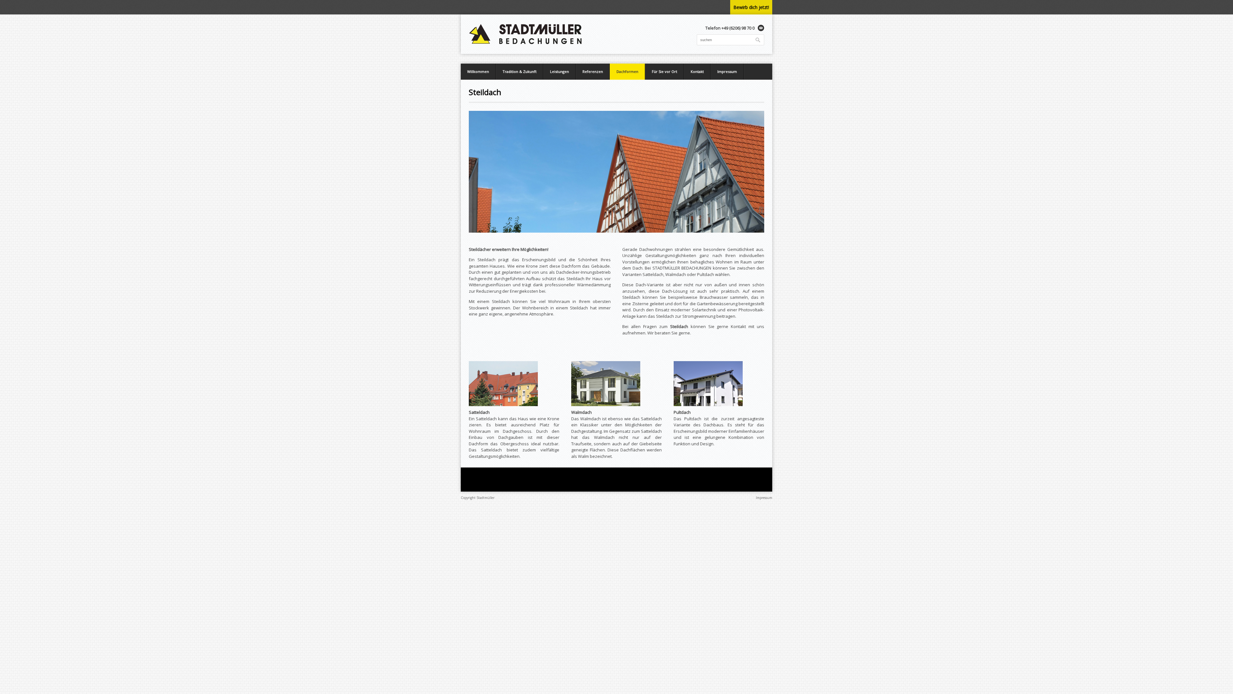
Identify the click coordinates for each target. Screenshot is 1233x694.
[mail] (761, 28)
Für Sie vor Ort (664, 71)
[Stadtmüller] (525, 34)
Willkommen (478, 71)
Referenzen (592, 71)
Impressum (727, 71)
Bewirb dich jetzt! (751, 7)
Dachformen (627, 71)
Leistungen (559, 71)
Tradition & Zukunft (520, 71)
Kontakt (697, 71)
